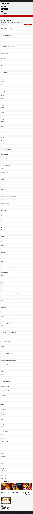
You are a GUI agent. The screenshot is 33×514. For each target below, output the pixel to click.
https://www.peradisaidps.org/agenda (6, 353)
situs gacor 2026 (3, 475)
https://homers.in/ (3, 42)
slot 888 (2, 325)
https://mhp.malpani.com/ (4, 130)
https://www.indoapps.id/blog (5, 158)
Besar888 (2, 245)
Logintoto (2, 316)
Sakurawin (2, 95)
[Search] (31, 16)
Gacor (2, 213)
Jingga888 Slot (3, 107)
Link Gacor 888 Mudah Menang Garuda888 (26, 493)
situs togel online (3, 56)
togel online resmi (3, 58)
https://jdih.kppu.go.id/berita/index (6, 259)
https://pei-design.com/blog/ (5, 91)
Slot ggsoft (2, 227)
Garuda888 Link (3, 121)
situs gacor (2, 84)
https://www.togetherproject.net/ (5, 39)
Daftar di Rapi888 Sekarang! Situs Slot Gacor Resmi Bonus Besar (16, 493)
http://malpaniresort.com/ (4, 409)
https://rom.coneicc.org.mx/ (5, 390)
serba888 (2, 461)
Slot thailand (2, 126)
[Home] (1, 16)
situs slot (2, 284)
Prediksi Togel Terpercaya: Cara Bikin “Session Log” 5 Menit (5, 507)
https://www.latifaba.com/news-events (6, 451)
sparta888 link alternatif (4, 441)
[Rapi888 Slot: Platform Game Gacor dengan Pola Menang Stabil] (6, 486)
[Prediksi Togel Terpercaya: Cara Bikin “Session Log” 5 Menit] (6, 500)
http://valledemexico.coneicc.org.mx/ (6, 417)
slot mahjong (3, 456)
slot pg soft (2, 463)
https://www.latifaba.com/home (5, 460)
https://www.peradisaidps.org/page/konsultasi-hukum (8, 360)
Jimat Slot (2, 168)
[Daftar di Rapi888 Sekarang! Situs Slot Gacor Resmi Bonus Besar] (16, 486)
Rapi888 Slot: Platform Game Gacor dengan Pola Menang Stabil (5, 493)
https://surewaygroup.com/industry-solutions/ (7, 46)
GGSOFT (2, 220)
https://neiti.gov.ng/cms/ (4, 172)
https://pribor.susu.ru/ (4, 133)
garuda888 (2, 82)
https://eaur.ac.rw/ (3, 252)
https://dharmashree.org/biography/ (6, 364)
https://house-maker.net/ (4, 72)
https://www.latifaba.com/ (4, 431)
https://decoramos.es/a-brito (5, 53)
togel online (2, 55)
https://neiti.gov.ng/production (5, 386)
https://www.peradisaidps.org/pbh (6, 309)
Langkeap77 (7, 509)
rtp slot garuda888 (3, 414)
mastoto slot (3, 379)
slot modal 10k (3, 371)
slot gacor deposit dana (4, 470)
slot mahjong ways (3, 412)
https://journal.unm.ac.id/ (4, 154)
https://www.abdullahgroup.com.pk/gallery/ (7, 28)
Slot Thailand (3, 261)
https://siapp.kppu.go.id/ (4, 272)
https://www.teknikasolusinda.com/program (7, 145)
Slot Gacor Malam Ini (4, 210)
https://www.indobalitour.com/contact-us (6, 296)
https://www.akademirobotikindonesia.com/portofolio (8, 196)
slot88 (2, 282)
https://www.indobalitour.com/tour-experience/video (8, 332)
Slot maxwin (2, 98)
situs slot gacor (3, 79)
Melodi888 (2, 185)
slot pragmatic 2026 (4, 448)
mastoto (2, 378)
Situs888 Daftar (3, 240)
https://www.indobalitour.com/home (6, 341)
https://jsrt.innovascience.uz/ (5, 473)
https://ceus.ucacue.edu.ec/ (5, 203)
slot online (7, 491)
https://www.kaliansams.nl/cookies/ (6, 35)
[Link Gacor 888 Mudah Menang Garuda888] (27, 486)
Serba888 (2, 179)
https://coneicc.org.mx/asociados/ (6, 312)
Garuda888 (2, 112)
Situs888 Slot (3, 241)
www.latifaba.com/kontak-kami (5, 424)
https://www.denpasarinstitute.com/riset (6, 161)
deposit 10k (2, 374)
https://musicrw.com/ (4, 438)
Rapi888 (2, 300)
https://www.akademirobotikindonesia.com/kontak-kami (9, 199)
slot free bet (3, 434)
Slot (1, 65)
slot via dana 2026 (3, 367)
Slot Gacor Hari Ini (3, 68)
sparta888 (2, 439)
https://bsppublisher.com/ (4, 116)
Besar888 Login (3, 189)
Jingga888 (2, 105)
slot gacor (2, 81)
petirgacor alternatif (4, 307)
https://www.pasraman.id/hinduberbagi (6, 149)
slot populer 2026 (3, 478)
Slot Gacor (2, 67)
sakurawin (2, 348)
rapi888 (2, 419)
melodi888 (2, 446)
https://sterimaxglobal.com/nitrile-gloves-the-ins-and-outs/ (9, 256)
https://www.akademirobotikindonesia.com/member (8, 268)
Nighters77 (29, 494)
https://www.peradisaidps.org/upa (6, 323)
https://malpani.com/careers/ (5, 336)
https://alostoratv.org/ (4, 395)
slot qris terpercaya (3, 405)
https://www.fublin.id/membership (6, 165)
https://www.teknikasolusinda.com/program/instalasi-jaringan (9, 293)
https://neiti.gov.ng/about (4, 349)
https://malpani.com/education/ (5, 381)
